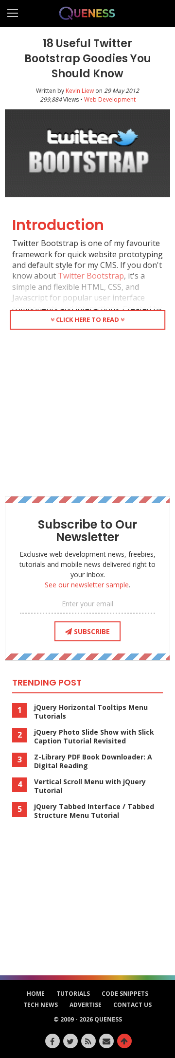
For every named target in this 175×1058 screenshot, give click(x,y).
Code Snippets (125, 993)
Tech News (40, 1005)
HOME (36, 993)
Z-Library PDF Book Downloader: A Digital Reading (93, 761)
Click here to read (87, 319)
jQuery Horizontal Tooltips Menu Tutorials (91, 712)
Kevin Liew (80, 91)
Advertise (86, 1005)
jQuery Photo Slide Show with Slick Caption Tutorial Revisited (94, 736)
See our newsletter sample (87, 584)
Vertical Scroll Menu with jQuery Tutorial (90, 786)
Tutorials (73, 993)
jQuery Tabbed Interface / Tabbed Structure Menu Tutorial (94, 811)
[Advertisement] (87, 411)
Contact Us (132, 1005)
